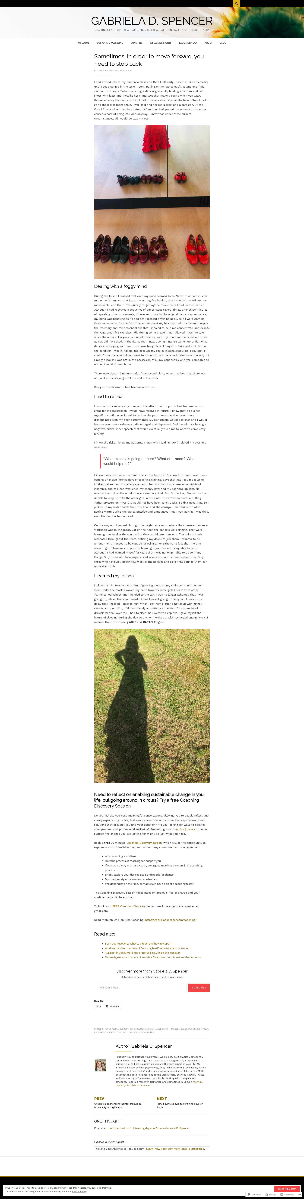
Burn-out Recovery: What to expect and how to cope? (137, 943)
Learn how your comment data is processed (175, 1148)
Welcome (83, 42)
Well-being (162, 1029)
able (181, 1029)
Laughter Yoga (188, 42)
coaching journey (184, 829)
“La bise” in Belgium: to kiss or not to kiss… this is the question (142, 952)
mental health (147, 1029)
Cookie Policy (79, 1191)
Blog (223, 42)
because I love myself (196, 1029)
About (208, 42)
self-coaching (146, 1032)
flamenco (132, 1032)
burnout (124, 1029)
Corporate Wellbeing (110, 42)
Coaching (136, 42)
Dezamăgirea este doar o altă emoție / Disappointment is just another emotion (153, 957)
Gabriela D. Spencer (152, 21)
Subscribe (199, 987)
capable (111, 1032)
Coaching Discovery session (144, 842)
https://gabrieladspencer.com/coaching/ (171, 919)
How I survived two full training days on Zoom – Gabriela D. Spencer (148, 1128)
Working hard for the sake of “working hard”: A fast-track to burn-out (147, 948)
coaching (134, 1029)
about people (112, 1029)
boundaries (100, 1032)
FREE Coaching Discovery (129, 906)
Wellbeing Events (160, 42)
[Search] (236, 3)
